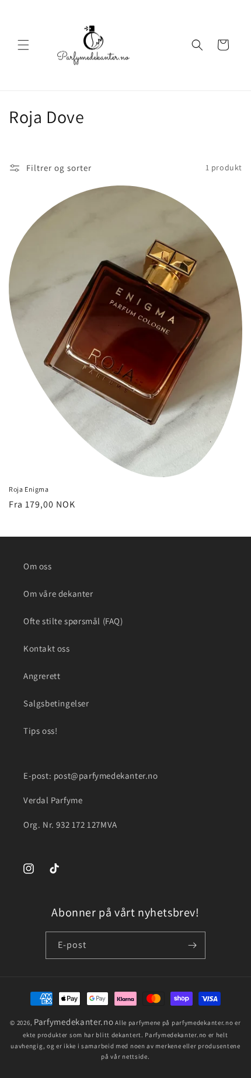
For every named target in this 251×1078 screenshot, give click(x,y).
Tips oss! (40, 730)
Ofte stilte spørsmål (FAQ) (73, 620)
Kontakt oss (46, 648)
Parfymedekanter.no (74, 1021)
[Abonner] (192, 945)
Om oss (37, 566)
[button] (23, 45)
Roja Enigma (29, 489)
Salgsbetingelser (56, 703)
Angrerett (41, 675)
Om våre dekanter (58, 593)
